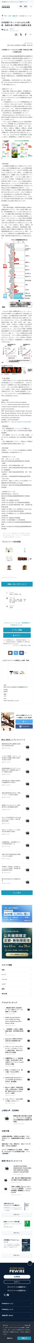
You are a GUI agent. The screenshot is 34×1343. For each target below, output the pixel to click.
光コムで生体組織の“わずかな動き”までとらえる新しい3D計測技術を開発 (11, 819)
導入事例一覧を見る (18, 1123)
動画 (3, 989)
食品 (11, 599)
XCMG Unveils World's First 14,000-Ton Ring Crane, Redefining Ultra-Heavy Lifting (13, 1020)
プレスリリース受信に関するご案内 (22, 645)
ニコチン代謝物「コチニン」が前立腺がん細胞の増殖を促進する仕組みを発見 (11, 757)
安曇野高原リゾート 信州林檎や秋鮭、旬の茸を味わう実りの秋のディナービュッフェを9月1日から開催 (14, 1061)
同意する (24, 1338)
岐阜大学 (15, 16)
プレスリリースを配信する (16, 1287)
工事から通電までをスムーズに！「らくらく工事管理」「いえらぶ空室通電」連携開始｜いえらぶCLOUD (21, 1189)
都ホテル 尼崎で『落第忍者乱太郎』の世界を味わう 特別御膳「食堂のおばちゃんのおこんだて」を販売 (14, 1090)
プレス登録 (18, 630)
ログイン (18, 635)
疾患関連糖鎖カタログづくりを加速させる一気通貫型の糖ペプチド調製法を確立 (11, 770)
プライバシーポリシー (16, 1325)
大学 (9, 16)
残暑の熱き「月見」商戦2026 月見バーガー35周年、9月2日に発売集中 (16, 1145)
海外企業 (4, 993)
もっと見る (17, 892)
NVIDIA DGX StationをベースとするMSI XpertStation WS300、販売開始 (14, 1079)
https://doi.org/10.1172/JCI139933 (21, 422)
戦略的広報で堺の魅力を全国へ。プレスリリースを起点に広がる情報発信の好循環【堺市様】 (22, 1118)
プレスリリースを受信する (16, 1290)
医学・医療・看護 (18, 599)
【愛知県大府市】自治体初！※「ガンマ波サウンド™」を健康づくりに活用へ (14, 1009)
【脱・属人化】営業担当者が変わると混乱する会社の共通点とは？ (21, 1179)
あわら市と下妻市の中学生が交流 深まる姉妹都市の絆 (14, 1039)
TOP (5, 16)
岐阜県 (11, 607)
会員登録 (17, 1276)
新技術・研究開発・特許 (15, 594)
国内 (21, 6)
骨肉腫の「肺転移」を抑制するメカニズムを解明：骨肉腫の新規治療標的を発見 (11, 868)
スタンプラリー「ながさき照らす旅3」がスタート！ (14, 1100)
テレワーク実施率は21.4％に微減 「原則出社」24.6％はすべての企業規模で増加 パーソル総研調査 (16, 1151)
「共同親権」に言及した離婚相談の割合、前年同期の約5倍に (14, 1031)
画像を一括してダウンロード (17, 584)
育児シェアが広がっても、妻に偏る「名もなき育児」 (14, 1071)
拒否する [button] (10, 1338)
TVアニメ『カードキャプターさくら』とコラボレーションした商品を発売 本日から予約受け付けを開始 (14, 1049)
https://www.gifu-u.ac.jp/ (11, 700)
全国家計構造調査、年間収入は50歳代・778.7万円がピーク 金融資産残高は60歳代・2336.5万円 (16, 1138)
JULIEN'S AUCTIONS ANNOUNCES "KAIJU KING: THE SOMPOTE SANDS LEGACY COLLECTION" (22, 1169)
